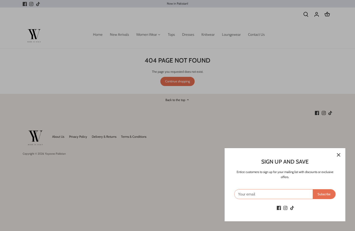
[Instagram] (285, 207)
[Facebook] (279, 207)
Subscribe (324, 194)
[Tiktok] (292, 207)
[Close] (338, 155)
